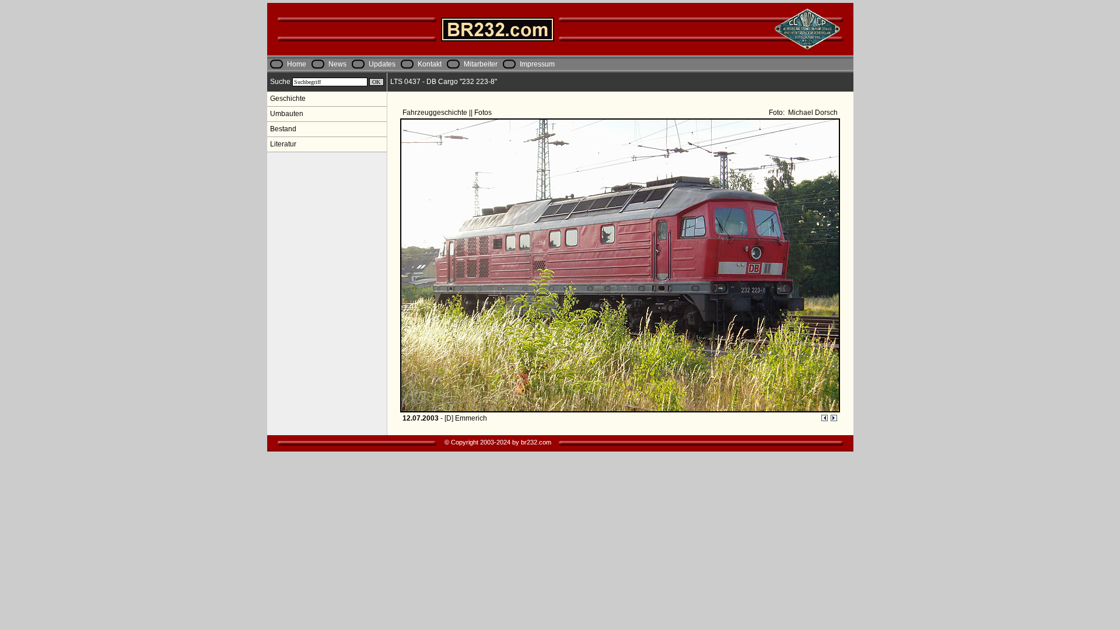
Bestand (283, 129)
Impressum (537, 64)
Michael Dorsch (812, 112)
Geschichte (288, 98)
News (337, 64)
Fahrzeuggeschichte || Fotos (448, 112)
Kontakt (430, 64)
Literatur (283, 144)
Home (296, 64)
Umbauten (286, 114)
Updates (382, 64)
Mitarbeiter (481, 64)
